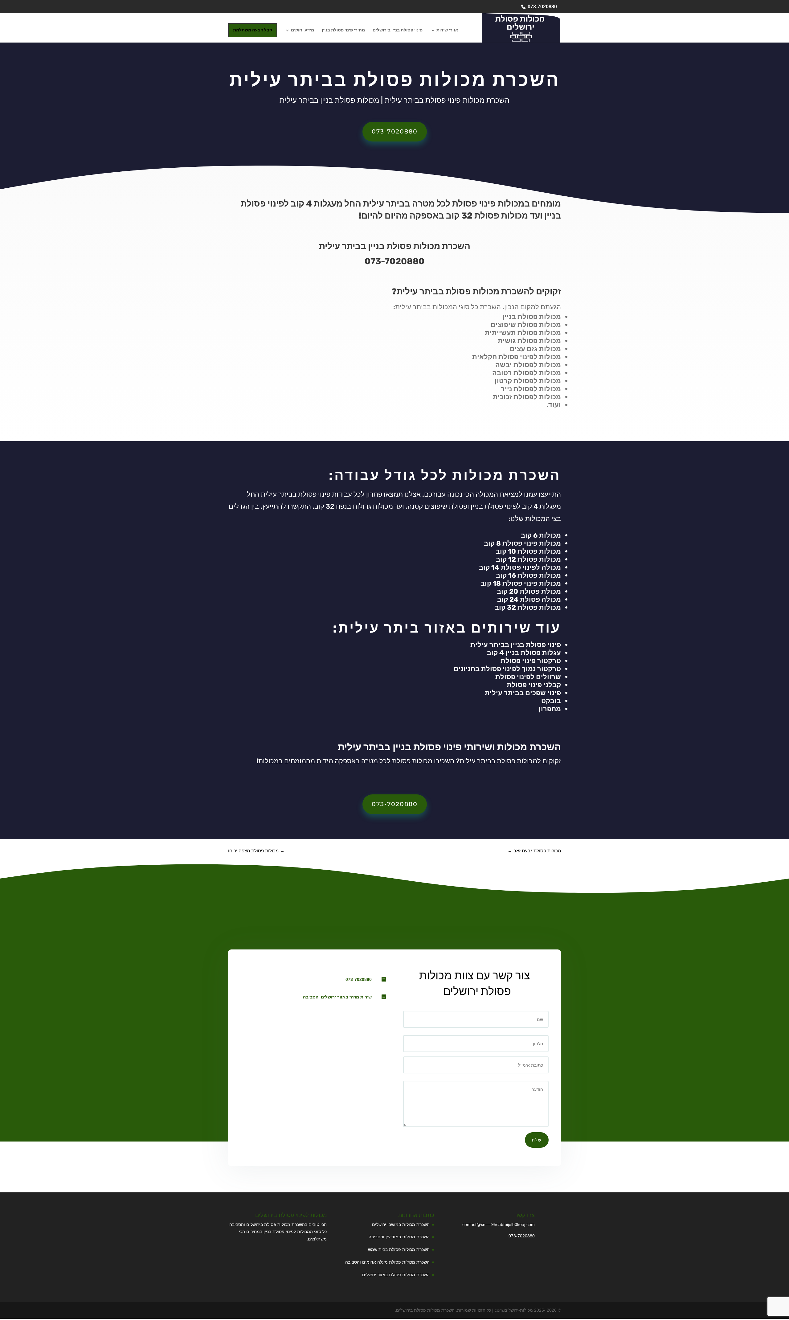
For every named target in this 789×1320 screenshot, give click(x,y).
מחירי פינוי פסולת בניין (343, 30)
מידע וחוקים (302, 30)
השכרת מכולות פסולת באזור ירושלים (396, 1274)
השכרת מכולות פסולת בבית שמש (399, 1249)
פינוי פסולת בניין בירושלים (398, 30)
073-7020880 (542, 6)
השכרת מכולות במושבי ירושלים (401, 1224)
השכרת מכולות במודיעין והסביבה (399, 1236)
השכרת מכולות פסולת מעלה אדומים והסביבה (387, 1262)
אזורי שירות (447, 30)
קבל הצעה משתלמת (252, 30)
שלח (537, 1140)
